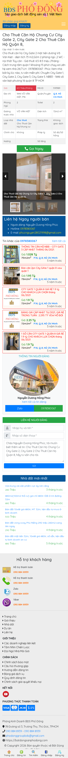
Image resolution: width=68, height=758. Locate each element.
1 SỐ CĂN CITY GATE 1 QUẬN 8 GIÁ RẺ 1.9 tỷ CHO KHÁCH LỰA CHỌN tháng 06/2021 (42, 336)
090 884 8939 (20, 572)
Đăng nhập (10, 25)
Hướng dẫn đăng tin (16, 670)
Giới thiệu (9, 620)
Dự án (7, 628)
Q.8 (41, 257)
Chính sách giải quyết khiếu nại (22, 681)
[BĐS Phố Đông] (32, 9)
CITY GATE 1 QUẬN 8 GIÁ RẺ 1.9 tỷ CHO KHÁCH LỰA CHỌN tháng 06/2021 (40, 292)
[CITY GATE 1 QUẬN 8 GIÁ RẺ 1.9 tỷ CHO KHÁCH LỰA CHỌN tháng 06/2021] (12, 296)
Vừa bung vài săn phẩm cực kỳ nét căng (27, 485)
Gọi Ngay (35, 149)
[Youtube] (5, 694)
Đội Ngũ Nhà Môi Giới (16, 651)
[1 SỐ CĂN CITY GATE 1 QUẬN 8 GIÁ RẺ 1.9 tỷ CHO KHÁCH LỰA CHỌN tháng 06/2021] (12, 341)
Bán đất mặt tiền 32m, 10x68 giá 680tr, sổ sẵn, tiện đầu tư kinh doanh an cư (34, 538)
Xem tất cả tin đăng (34, 401)
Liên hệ (8, 632)
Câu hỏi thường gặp (16, 666)
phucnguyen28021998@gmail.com (40, 232)
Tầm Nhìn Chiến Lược (17, 647)
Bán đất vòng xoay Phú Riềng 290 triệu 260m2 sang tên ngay (33, 524)
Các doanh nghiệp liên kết (20, 643)
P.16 (36, 257)
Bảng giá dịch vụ (14, 674)
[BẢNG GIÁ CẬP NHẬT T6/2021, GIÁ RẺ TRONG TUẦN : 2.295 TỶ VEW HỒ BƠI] (12, 319)
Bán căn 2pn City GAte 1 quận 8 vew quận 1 (41, 269)
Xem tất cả (59, 241)
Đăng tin (21, 755)
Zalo (19, 408)
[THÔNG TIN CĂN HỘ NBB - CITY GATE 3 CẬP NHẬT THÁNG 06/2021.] (12, 254)
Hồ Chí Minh (51, 257)
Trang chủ (10, 616)
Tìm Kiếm (33, 755)
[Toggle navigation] (63, 23)
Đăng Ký (59, 755)
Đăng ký (24, 25)
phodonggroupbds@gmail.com (25, 735)
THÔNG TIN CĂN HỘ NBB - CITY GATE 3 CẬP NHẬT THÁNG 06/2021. (42, 248)
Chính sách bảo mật (16, 662)
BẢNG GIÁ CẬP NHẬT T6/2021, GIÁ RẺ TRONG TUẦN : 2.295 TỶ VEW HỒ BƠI (42, 314)
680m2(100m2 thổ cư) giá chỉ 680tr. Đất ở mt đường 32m (33, 497)
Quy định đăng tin (15, 677)
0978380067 (27, 228)
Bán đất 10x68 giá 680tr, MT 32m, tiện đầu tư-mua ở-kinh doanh (33, 511)
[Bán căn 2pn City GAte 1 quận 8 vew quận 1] (12, 275)
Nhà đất (9, 624)
